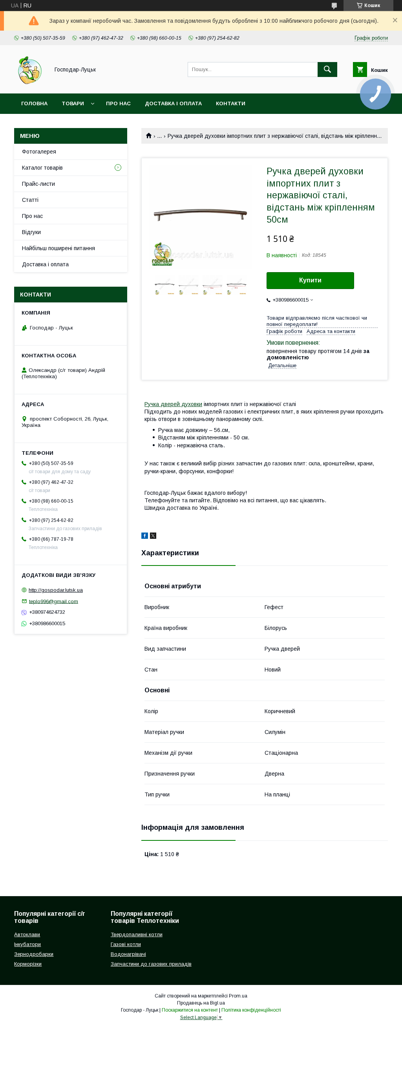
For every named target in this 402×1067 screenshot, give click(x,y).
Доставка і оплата (173, 103)
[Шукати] (327, 69)
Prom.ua (238, 996)
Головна (34, 103)
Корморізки (28, 964)
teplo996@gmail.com (53, 601)
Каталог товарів (42, 168)
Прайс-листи (38, 184)
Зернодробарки (33, 954)
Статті (30, 200)
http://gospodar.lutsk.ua (56, 590)
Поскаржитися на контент (190, 1010)
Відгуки (31, 232)
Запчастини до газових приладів (151, 964)
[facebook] (144, 537)
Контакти (230, 103)
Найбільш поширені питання (58, 248)
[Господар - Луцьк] (29, 83)
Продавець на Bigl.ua (201, 1003)
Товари (73, 103)
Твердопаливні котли (137, 934)
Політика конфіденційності (251, 1010)
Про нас (118, 103)
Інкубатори (27, 944)
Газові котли (126, 944)
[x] (153, 537)
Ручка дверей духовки (173, 404)
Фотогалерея (39, 151)
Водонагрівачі (128, 954)
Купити (310, 280)
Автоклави (27, 934)
